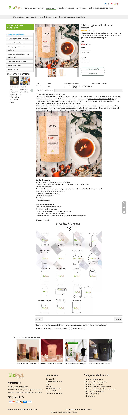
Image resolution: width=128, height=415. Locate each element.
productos (49, 386)
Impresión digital (51, 391)
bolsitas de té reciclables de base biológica (49, 325)
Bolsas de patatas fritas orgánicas (18, 39)
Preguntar (92, 74)
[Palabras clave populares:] (104, 7)
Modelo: (38, 83)
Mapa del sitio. (72, 412)
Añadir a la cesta (92, 69)
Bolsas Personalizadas (53, 388)
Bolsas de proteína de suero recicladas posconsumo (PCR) (100, 363)
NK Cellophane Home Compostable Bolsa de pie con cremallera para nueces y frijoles (14, 94)
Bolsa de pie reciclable (99, 35)
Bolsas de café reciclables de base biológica (28, 363)
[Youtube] (112, 4)
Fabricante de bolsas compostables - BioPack (23, 409)
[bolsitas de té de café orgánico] (69, 112)
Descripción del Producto (45, 90)
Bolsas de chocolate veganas (17, 61)
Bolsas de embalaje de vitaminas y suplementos (18, 55)
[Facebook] (106, 4)
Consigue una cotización (54, 381)
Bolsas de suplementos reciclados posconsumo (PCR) (52, 363)
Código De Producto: (97, 83)
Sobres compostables (14, 65)
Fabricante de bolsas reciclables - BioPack (78, 409)
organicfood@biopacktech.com (32, 390)
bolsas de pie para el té (62, 328)
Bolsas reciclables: (68, 86)
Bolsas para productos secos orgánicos (17, 48)
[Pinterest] (118, 4)
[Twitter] (109, 4)
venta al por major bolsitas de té (76, 325)
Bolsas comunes (13, 69)
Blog (47, 384)
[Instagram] (115, 4)
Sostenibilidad (50, 379)
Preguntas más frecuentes (54, 393)
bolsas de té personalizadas (97, 325)
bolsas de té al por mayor (44, 328)
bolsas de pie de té (78, 328)
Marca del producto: (69, 83)
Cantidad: (39, 86)
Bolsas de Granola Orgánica (16, 43)
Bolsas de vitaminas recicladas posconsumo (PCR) (76, 363)
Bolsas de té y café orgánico (16, 34)
